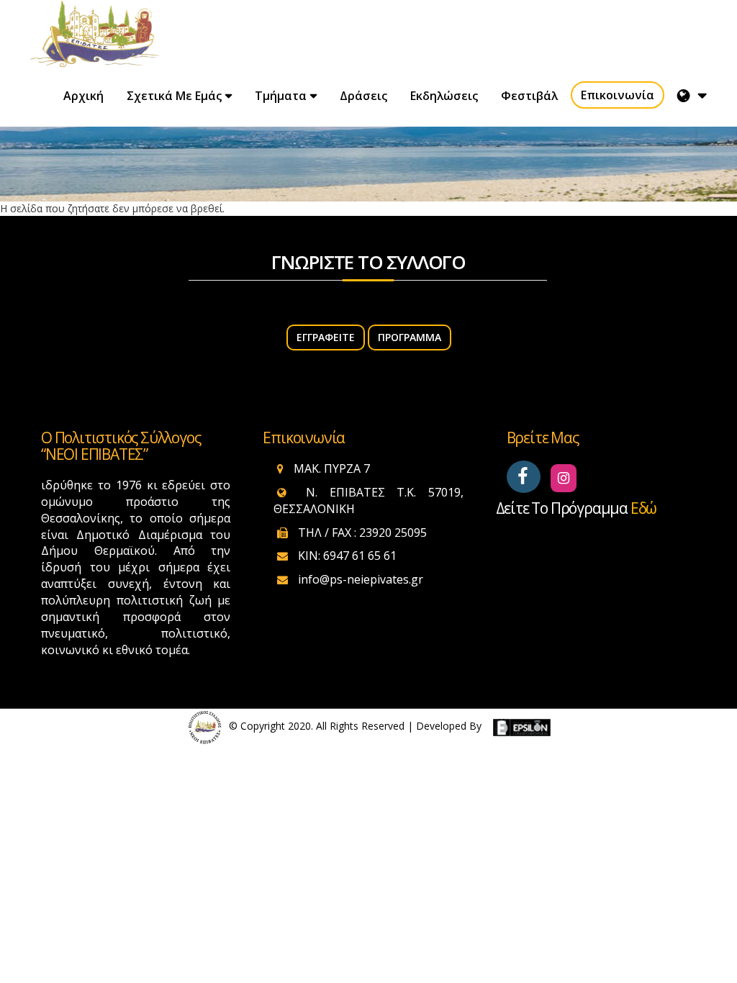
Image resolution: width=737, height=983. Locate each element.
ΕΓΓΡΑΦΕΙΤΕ (326, 337)
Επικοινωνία (617, 95)
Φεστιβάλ (529, 96)
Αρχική (83, 96)
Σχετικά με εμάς (174, 96)
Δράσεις (363, 96)
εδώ (643, 508)
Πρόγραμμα (409, 337)
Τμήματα (281, 96)
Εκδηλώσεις (444, 96)
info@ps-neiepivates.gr (360, 579)
